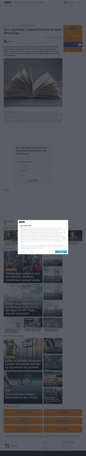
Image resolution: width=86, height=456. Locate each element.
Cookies (27, 248)
